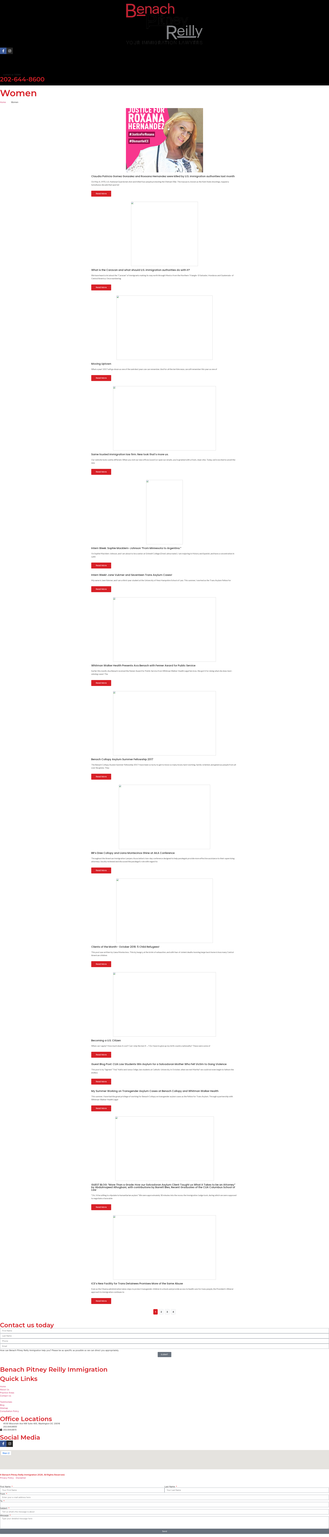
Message (4, 1515)
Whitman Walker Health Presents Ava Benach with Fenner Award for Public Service (143, 665)
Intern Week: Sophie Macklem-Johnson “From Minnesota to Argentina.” (136, 548)
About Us (6, 60)
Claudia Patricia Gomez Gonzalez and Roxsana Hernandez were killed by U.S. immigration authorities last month (163, 176)
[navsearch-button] (1, 68)
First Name (5, 1487)
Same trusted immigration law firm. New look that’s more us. (129, 454)
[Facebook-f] (3, 51)
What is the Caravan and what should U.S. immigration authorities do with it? (140, 270)
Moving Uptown (101, 364)
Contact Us (64, 60)
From (3, 1494)
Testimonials (79, 60)
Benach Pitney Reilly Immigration (54, 1369)
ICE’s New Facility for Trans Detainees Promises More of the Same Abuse (137, 1283)
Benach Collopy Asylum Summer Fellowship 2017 (122, 759)
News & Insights (45, 60)
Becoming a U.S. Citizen (106, 1040)
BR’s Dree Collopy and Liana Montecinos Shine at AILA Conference (133, 853)
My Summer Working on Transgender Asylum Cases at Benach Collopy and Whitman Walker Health (154, 1091)
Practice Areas (24, 60)
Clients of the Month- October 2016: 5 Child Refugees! (125, 947)
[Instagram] (9, 51)
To (1, 1501)
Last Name (170, 1487)
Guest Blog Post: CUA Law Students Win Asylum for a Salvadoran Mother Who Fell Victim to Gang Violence (159, 1064)
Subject (4, 1508)
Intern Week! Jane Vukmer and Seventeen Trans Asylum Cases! (131, 575)
